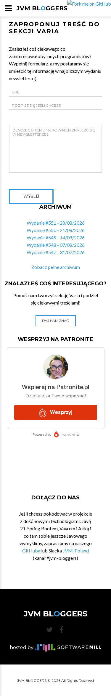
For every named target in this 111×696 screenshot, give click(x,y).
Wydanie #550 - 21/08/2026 (56, 230)
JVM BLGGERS (42, 8)
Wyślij (31, 196)
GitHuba (31, 550)
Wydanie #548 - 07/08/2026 (56, 245)
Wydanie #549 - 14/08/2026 (56, 237)
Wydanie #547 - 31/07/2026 (56, 252)
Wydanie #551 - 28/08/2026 (56, 223)
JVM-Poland (76, 550)
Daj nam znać (55, 320)
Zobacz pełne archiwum (55, 267)
